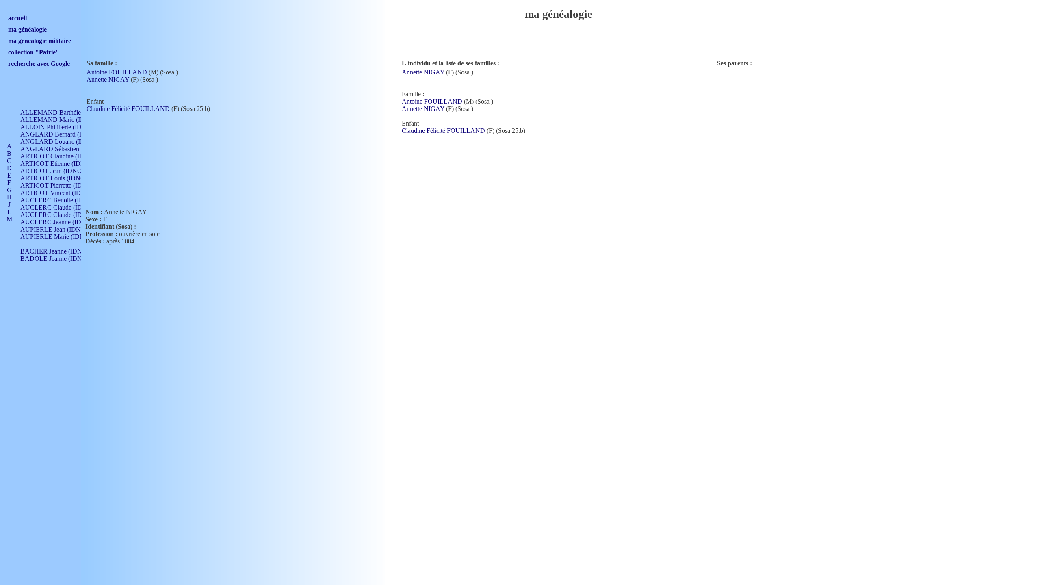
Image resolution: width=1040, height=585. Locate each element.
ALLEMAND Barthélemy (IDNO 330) (71, 112)
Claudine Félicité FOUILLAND (128, 108)
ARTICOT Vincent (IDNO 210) (62, 192)
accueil (17, 18)
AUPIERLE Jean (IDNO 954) (59, 229)
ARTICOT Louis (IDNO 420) (59, 178)
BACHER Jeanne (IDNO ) (55, 251)
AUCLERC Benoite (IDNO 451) (63, 200)
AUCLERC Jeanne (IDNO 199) (62, 222)
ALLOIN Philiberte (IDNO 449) (62, 127)
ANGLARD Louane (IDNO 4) (61, 141)
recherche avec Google (39, 63)
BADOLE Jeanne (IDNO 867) (60, 258)
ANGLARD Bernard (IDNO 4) (61, 134)
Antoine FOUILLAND (117, 72)
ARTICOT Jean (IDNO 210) (57, 170)
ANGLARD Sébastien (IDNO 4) (63, 148)
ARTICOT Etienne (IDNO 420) (62, 163)
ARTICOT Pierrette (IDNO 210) (62, 185)
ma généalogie (27, 29)
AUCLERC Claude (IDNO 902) (62, 207)
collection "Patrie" (33, 52)
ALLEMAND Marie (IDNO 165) (64, 119)
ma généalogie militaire (39, 40)
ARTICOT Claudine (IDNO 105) (63, 156)
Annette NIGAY (108, 79)
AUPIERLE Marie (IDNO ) (56, 236)
